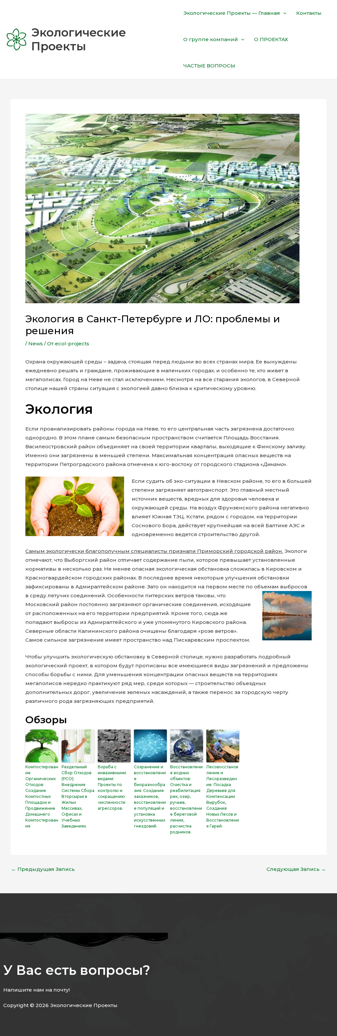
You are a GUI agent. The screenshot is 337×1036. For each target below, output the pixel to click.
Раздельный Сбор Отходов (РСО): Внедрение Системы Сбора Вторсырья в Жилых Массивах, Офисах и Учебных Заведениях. (78, 796)
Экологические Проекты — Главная (231, 13)
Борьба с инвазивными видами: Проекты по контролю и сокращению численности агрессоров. (112, 787)
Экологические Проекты (78, 39)
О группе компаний (210, 39)
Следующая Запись (296, 869)
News (35, 343)
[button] (283, 13)
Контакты (309, 13)
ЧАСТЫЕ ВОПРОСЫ (209, 65)
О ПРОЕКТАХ (271, 39)
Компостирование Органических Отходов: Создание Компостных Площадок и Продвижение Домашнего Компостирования (41, 796)
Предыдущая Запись (43, 869)
